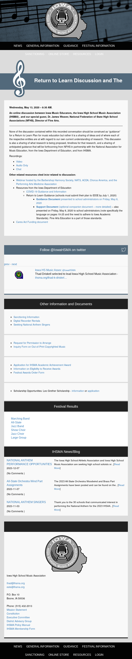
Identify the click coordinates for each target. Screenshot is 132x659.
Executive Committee (18, 617)
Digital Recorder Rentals (27, 320)
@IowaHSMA (69, 270)
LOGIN (99, 54)
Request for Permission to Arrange (32, 343)
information (78, 390)
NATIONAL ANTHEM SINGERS (26, 502)
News (18, 45)
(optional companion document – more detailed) (73, 206)
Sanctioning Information (26, 317)
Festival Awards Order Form (29, 372)
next (14, 264)
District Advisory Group (19, 621)
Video (19, 161)
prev (6, 264)
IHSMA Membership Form (21, 628)
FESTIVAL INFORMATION (98, 45)
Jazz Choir (17, 433)
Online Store (58, 54)
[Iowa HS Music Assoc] (19, 273)
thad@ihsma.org (16, 583)
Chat (18, 169)
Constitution (13, 613)
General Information (42, 45)
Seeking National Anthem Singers (32, 324)
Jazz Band (17, 426)
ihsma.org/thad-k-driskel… (51, 277)
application (93, 390)
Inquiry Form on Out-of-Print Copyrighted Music (39, 346)
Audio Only (22, 165)
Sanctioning (34, 54)
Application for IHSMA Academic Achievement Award (42, 365)
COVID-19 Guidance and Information (46, 191)
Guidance (70, 45)
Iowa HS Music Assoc (48, 270)
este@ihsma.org (16, 587)
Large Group (18, 437)
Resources (82, 54)
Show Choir (18, 430)
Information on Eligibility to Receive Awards (37, 368)
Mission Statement (17, 609)
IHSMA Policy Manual (18, 625)
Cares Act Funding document (32, 222)
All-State (16, 422)
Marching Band (20, 418)
